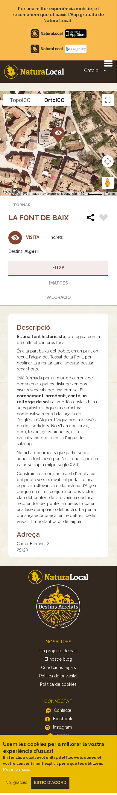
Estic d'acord (50, 782)
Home (34, 72)
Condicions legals (58, 667)
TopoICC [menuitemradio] (20, 100)
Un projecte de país (58, 650)
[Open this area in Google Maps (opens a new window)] (11, 192)
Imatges (58, 283)
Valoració (58, 297)
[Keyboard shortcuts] (25, 194)
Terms (110, 193)
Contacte (62, 710)
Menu (108, 63)
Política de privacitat (58, 676)
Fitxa (58, 267)
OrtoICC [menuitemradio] (54, 100)
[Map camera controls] (108, 161)
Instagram (62, 727)
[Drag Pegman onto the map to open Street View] (108, 183)
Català (91, 70)
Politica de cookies (58, 684)
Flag (103, 218)
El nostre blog (58, 659)
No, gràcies (16, 782)
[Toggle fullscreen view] (108, 100)
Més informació (16, 769)
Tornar (22, 205)
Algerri (32, 251)
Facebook (62, 718)
